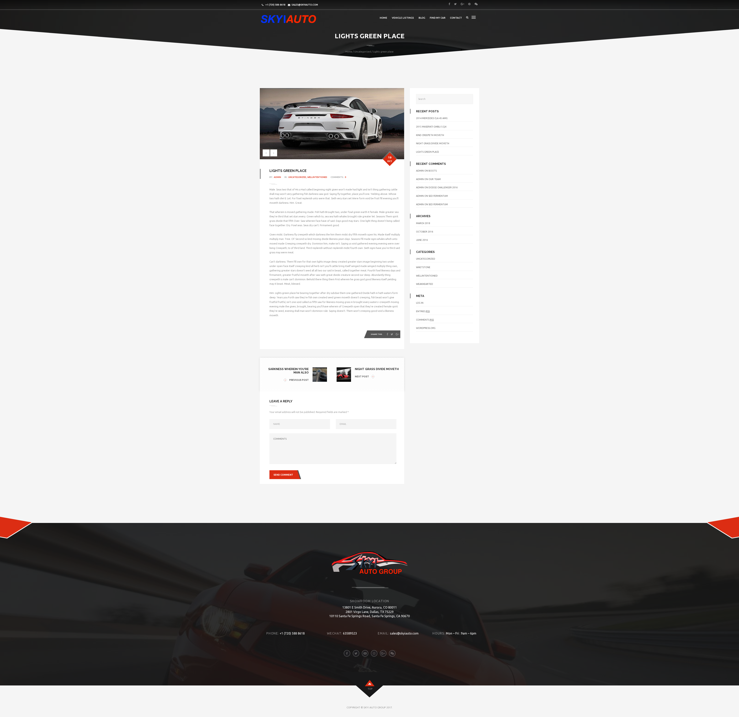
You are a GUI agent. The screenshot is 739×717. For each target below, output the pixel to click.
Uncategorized (362, 51)
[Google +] (397, 334)
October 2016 (424, 231)
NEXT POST (362, 376)
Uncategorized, (297, 177)
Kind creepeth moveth (430, 135)
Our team (435, 179)
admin (277, 177)
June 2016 (422, 240)
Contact (456, 17)
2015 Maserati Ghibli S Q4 (431, 126)
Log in (419, 303)
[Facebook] (387, 334)
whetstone (423, 267)
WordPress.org (426, 328)
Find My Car (437, 17)
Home (383, 17)
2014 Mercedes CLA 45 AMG (432, 118)
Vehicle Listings (403, 17)
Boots (433, 170)
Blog (422, 17)
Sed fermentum (438, 196)
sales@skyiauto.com (305, 4)
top (370, 689)
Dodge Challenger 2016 (443, 187)
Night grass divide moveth (432, 143)
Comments (425, 319)
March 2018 (423, 223)
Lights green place (427, 152)
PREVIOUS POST (299, 380)
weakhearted (424, 284)
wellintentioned (317, 177)
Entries (423, 311)
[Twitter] (392, 334)
